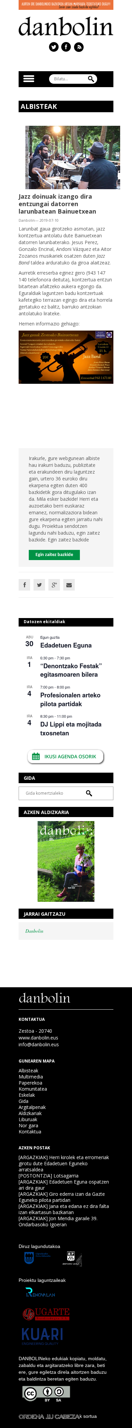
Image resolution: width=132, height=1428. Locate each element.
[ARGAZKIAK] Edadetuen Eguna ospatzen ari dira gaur (64, 1184)
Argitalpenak (32, 1107)
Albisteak (28, 1070)
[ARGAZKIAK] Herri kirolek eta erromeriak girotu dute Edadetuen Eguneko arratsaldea (64, 1163)
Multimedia (31, 1076)
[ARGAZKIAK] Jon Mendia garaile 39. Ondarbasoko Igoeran (58, 1221)
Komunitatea (33, 1089)
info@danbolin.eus (39, 1044)
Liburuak (28, 1119)
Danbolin (34, 931)
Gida (23, 1101)
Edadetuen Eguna (66, 645)
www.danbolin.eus (38, 1037)
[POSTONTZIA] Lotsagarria (49, 1175)
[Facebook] (24, 585)
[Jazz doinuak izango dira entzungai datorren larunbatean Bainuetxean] (72, 157)
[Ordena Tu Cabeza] (49, 1416)
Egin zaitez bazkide (54, 554)
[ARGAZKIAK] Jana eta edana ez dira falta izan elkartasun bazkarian (64, 1209)
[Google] (54, 585)
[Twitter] (39, 585)
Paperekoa (30, 1082)
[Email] (69, 585)
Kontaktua (30, 1131)
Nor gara (28, 1125)
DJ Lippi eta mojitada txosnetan (71, 728)
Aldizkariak (30, 1113)
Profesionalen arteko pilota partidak (70, 699)
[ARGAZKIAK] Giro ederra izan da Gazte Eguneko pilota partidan (62, 1197)
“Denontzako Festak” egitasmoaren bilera (71, 670)
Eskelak (27, 1095)
